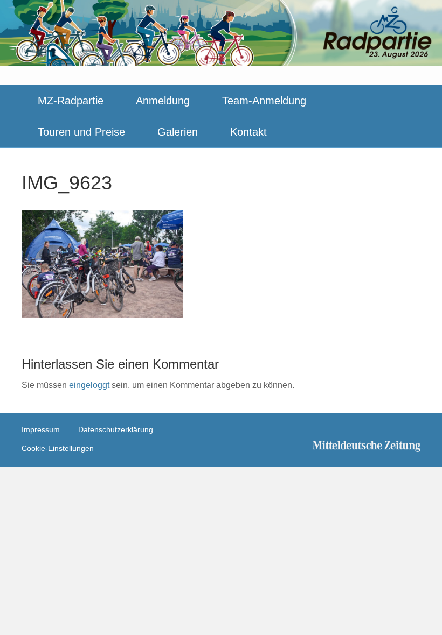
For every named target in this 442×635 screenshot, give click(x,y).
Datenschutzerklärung (115, 429)
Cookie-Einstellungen (58, 448)
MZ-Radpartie (70, 101)
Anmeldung (163, 101)
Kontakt (248, 132)
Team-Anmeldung (264, 101)
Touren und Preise (81, 132)
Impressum (41, 429)
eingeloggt (89, 385)
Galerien (177, 132)
